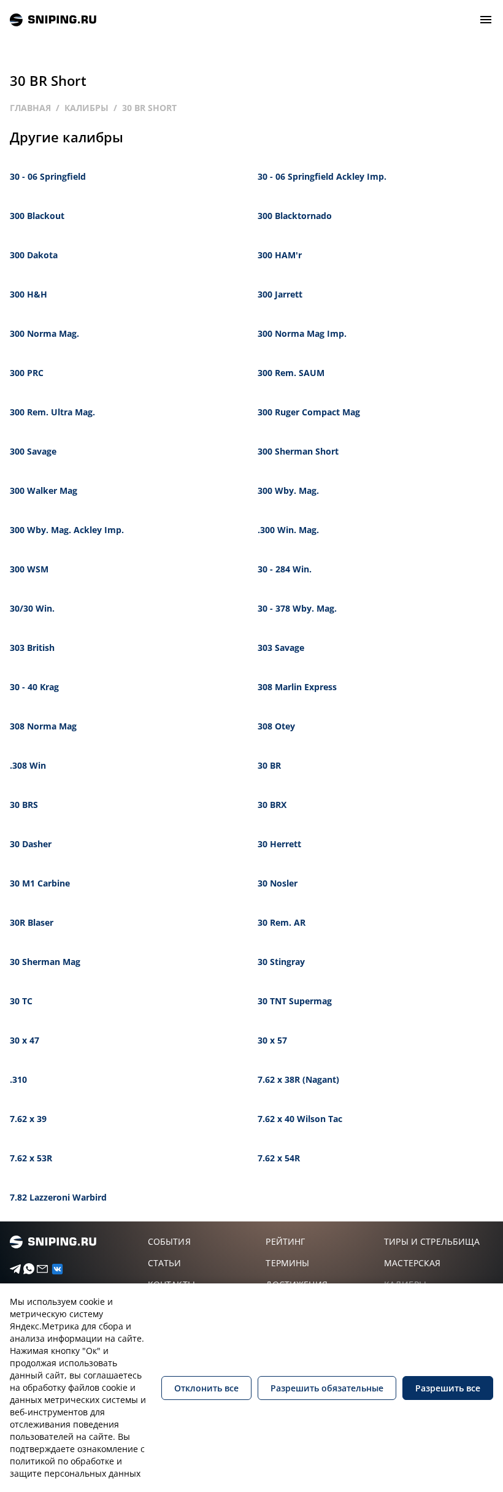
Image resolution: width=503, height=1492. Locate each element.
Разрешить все (447, 1388)
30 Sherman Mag (45, 961)
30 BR (269, 765)
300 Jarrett (280, 294)
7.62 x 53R (31, 1158)
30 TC (21, 1001)
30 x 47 (24, 1040)
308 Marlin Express (297, 687)
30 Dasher (31, 844)
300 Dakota (34, 255)
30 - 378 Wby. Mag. (297, 608)
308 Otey (276, 726)
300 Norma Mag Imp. (302, 333)
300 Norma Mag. (44, 333)
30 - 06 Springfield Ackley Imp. (322, 176)
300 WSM (29, 569)
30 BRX (272, 804)
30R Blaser (31, 922)
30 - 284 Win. (285, 569)
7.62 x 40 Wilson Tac (300, 1119)
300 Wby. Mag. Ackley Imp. (67, 530)
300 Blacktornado (295, 215)
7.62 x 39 (28, 1119)
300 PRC (27, 373)
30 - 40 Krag (34, 687)
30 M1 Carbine (40, 883)
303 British (32, 647)
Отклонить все (206, 1388)
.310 (18, 1079)
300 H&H (28, 294)
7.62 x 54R (279, 1158)
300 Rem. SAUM (291, 373)
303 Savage (281, 647)
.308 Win (28, 765)
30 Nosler (278, 883)
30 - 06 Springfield (48, 176)
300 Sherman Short (298, 451)
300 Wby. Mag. (288, 490)
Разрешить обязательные (327, 1388)
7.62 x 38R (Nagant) (298, 1079)
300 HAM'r (280, 255)
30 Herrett (279, 844)
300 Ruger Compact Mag (309, 412)
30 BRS (24, 804)
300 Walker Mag (43, 490)
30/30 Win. (32, 608)
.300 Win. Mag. (288, 530)
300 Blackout (37, 215)
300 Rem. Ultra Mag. (52, 412)
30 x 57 (272, 1040)
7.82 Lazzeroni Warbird (58, 1197)
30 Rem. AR (281, 922)
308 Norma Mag (43, 726)
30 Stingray (281, 961)
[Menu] (485, 19)
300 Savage (33, 451)
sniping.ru (53, 19)
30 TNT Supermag (295, 1001)
